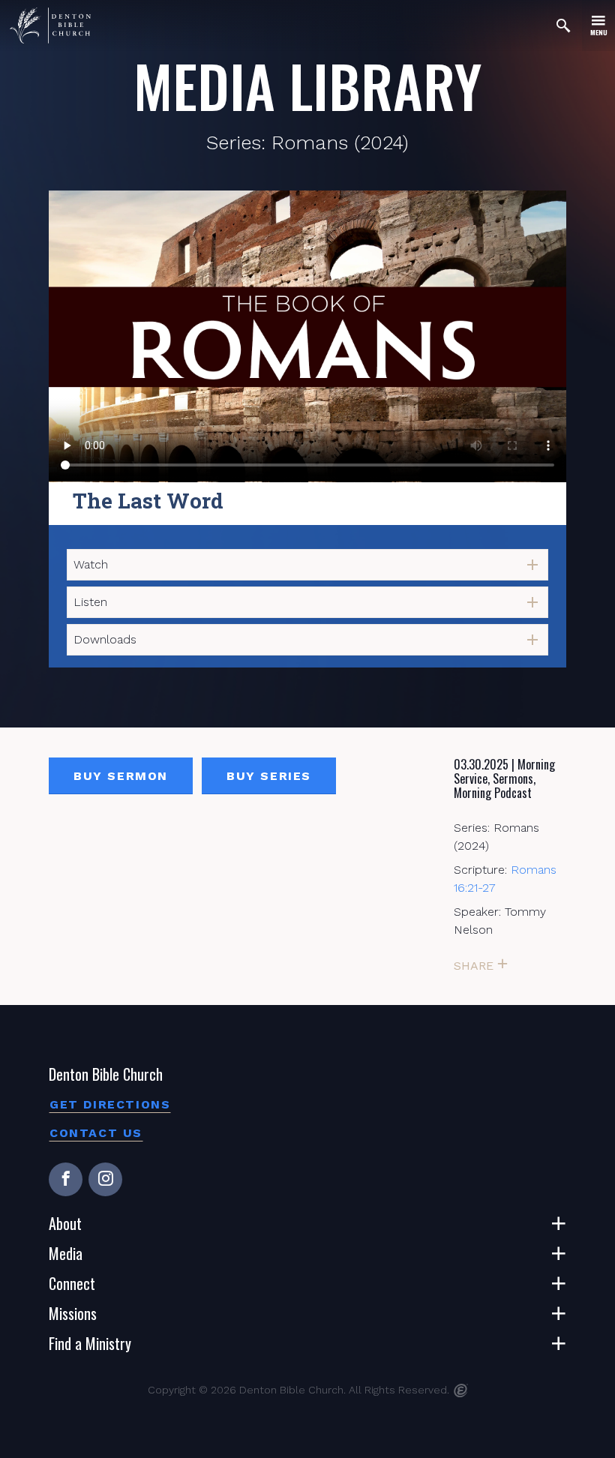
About (65, 1223)
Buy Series (268, 776)
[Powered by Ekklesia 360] (461, 1390)
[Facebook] (65, 1179)
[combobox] (307, 564)
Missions (73, 1313)
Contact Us (96, 1133)
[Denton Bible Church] (50, 26)
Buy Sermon (121, 776)
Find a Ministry (90, 1343)
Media (65, 1253)
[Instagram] (105, 1179)
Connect (72, 1283)
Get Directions (110, 1104)
